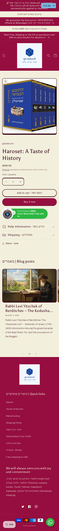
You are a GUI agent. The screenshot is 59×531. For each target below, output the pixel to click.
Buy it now (29, 202)
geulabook (32, 525)
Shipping (5, 169)
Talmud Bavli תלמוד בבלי (18, 436)
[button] (3, 55)
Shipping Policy (14, 423)
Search (9, 402)
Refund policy (13, 416)
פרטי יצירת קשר (13, 429)
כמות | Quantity (9, 175)
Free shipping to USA (17, 457)
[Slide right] (36, 353)
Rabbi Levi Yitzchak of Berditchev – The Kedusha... (29, 308)
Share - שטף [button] (12, 243)
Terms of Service (14, 409)
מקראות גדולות (13, 443)
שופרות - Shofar (14, 450)
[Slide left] (23, 353)
